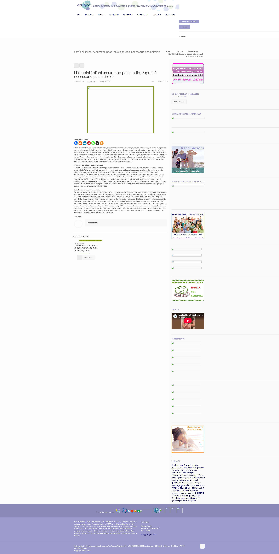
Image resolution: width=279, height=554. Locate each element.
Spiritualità (175, 501)
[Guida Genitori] (128, 5)
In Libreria (194, 477)
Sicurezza (195, 498)
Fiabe (185, 475)
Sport (180, 501)
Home (168, 52)
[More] (102, 143)
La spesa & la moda (188, 483)
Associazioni (196, 470)
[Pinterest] (89, 143)
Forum (184, 27)
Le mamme (183, 485)
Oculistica (194, 491)
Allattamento (175, 468)
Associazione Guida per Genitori (182, 470)
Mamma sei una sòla (198, 485)
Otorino (190, 493)
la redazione (91, 81)
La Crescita (179, 52)
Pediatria (198, 492)
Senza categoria (184, 498)
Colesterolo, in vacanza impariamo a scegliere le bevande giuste (86, 248)
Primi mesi (176, 495)
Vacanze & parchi (189, 501)
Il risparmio (186, 478)
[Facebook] (76, 143)
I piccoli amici (180, 480)
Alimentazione (193, 52)
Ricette (195, 495)
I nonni (201, 478)
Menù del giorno (183, 487)
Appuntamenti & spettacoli (194, 468)
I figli (200, 475)
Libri (189, 485)
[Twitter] (191, 546)
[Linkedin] (85, 143)
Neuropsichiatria (183, 490)
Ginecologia (192, 475)
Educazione (177, 475)
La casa (194, 480)
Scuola (175, 498)
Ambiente (181, 468)
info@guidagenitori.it (148, 535)
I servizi (188, 480)
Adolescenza (177, 465)
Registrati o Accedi (189, 21)
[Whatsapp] (93, 143)
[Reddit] (80, 143)
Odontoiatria (176, 493)
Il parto (179, 478)
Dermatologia (187, 473)
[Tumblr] (197, 546)
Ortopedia (184, 493)
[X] (97, 143)
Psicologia (186, 495)
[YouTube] (194, 546)
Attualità (176, 472)
